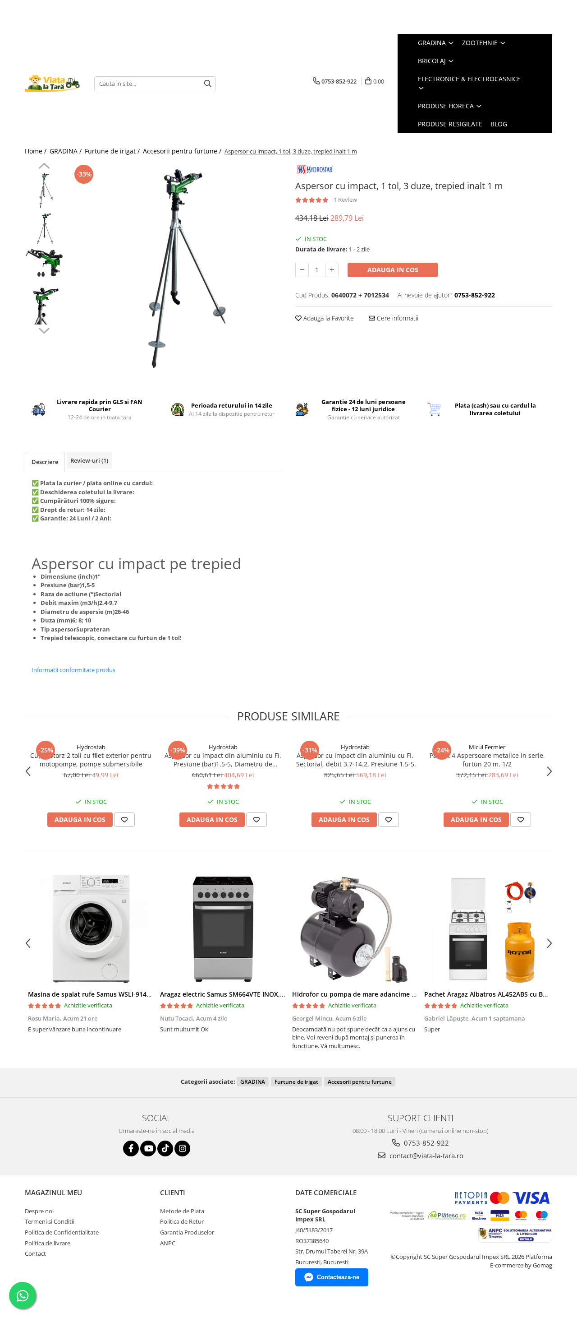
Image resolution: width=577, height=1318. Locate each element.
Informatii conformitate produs (73, 670)
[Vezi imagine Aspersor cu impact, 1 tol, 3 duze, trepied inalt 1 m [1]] (44, 229)
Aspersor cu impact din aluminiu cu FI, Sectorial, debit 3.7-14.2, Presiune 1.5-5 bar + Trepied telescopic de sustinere (355, 759)
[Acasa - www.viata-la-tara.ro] (53, 84)
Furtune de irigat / (113, 151)
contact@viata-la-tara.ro (425, 1155)
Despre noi (39, 1211)
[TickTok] (165, 1148)
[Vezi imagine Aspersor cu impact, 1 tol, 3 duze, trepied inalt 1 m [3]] (44, 306)
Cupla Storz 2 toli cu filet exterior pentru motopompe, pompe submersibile (90, 759)
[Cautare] (208, 83)
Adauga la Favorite (328, 318)
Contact (35, 1253)
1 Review (345, 199)
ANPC (167, 1243)
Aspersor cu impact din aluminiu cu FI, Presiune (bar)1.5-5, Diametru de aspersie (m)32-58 (223, 759)
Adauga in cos (392, 269)
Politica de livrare (47, 1243)
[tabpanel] (175, 269)
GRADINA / (66, 151)
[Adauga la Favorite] (124, 819)
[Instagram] (182, 1148)
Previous (44, 167)
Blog (498, 124)
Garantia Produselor (187, 1232)
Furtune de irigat (296, 1082)
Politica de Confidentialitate (62, 1232)
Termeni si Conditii (49, 1221)
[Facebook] (131, 1148)
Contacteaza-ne (338, 1277)
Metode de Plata (182, 1211)
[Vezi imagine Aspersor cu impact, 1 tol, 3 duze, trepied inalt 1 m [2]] (44, 263)
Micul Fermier (487, 747)
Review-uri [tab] (89, 460)
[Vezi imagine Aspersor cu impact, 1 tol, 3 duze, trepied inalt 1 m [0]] (44, 190)
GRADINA (252, 1082)
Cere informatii (396, 318)
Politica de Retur (182, 1221)
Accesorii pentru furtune (360, 1082)
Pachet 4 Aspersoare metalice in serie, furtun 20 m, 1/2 (487, 759)
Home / (36, 151)
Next (44, 329)
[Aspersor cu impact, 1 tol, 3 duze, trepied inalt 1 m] (175, 269)
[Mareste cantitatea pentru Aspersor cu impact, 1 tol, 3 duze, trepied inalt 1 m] (332, 270)
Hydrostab (91, 747)
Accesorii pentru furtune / (183, 151)
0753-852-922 (425, 1142)
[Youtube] (148, 1148)
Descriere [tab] (45, 462)
